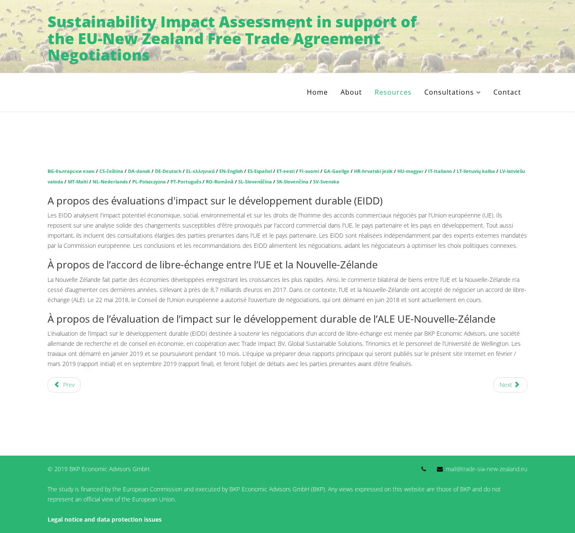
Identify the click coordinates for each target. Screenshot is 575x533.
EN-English (231, 171)
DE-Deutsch (168, 171)
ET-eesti (286, 171)
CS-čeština (110, 171)
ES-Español (260, 171)
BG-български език (71, 171)
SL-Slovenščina (255, 182)
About (351, 92)
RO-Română (220, 182)
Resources (393, 92)
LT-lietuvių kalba (476, 171)
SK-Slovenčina (293, 182)
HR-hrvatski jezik (373, 171)
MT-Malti (78, 182)
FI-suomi (309, 171)
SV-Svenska (326, 182)
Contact (507, 92)
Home (317, 92)
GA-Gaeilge (336, 171)
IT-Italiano (440, 171)
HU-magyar (410, 171)
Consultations (449, 92)
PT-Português (185, 182)
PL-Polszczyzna (149, 182)
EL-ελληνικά (200, 171)
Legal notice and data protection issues (105, 519)
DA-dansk (139, 171)
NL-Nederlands (110, 182)
